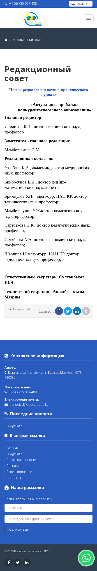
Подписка (14, 465)
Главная (12, 448)
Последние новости (21, 460)
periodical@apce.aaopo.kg (28, 404)
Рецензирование (19, 472)
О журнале (14, 426)
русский (81, 3)
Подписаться (17, 530)
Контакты (14, 477)
